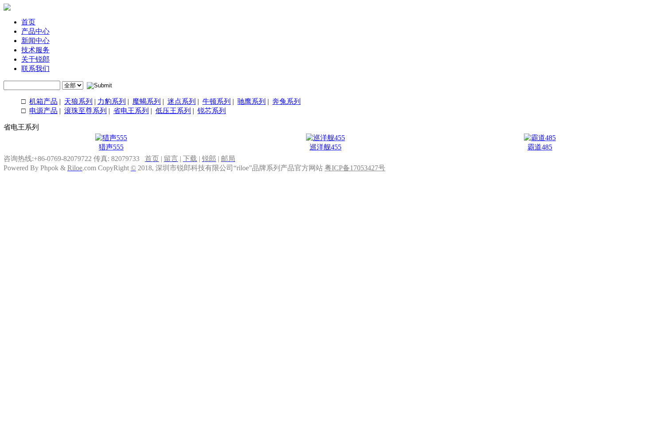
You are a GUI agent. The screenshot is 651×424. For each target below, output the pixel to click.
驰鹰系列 (251, 101)
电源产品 (43, 110)
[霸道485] (540, 137)
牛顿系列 (216, 101)
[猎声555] (111, 137)
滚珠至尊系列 (85, 110)
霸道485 (539, 147)
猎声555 (111, 147)
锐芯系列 (212, 110)
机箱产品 (43, 101)
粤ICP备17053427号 (355, 168)
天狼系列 (78, 101)
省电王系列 (131, 110)
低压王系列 (173, 110)
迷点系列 (181, 101)
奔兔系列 (286, 101)
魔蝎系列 (146, 101)
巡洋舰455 (325, 147)
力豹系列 (111, 101)
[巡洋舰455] (325, 137)
